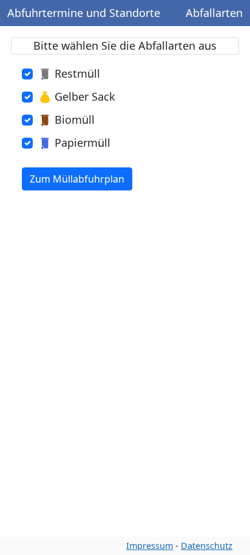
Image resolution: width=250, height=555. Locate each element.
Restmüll (77, 73)
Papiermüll (82, 142)
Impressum (149, 545)
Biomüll (75, 119)
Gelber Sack (85, 96)
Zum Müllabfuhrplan (77, 179)
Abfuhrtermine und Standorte (83, 12)
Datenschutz (206, 545)
